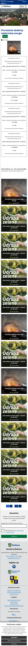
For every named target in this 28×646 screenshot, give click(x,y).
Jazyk (24, 1)
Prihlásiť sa (14, 536)
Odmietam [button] (14, 644)
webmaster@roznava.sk (14, 558)
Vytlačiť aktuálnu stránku (14, 600)
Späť (5, 36)
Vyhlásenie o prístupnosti (14, 590)
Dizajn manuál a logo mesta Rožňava (14, 606)
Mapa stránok (14, 602)
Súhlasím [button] (14, 637)
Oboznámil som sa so (14, 531)
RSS (14, 615)
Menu (22, 6)
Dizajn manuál (14, 604)
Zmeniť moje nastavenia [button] (14, 640)
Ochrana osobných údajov (14, 592)
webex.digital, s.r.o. (14, 620)
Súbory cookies (14, 594)
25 (16, 506)
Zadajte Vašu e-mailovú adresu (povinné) (11, 523)
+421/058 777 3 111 (13, 556)
